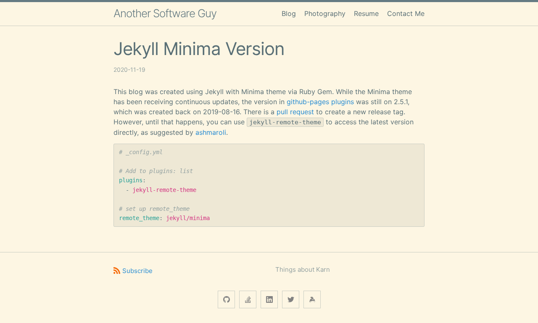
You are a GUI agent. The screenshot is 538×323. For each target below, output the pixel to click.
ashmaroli (210, 132)
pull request (295, 112)
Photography (324, 13)
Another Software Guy (164, 13)
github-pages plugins (320, 101)
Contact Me (406, 13)
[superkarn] (226, 300)
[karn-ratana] (247, 300)
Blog (289, 13)
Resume (366, 13)
